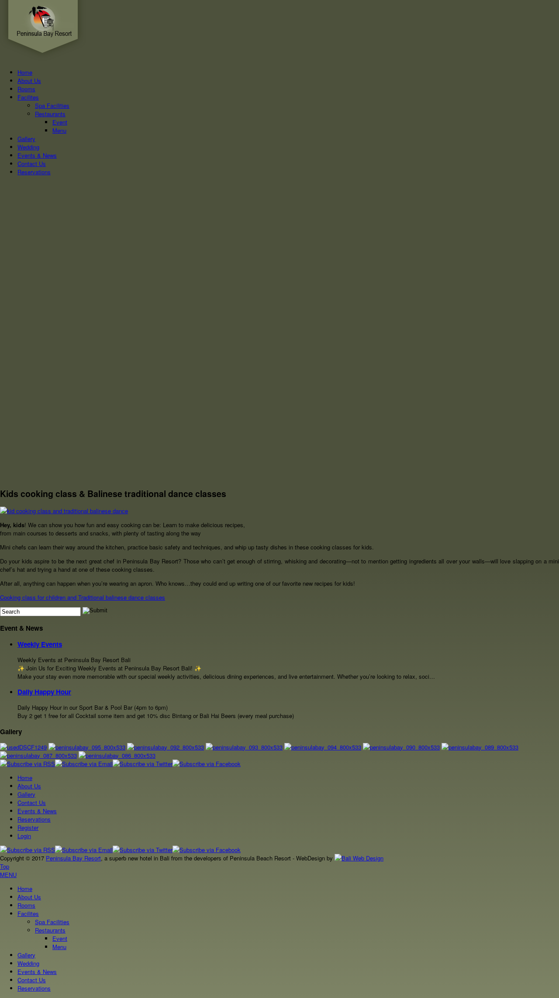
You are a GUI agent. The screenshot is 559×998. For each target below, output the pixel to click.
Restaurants (50, 114)
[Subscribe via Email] (84, 764)
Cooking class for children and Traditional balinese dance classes (82, 597)
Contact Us (31, 163)
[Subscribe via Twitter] (143, 764)
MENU (8, 874)
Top (4, 866)
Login (24, 836)
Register (27, 827)
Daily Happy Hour (44, 692)
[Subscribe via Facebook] (207, 764)
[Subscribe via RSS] (27, 764)
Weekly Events (39, 644)
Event (59, 122)
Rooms (26, 89)
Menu (59, 130)
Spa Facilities (52, 105)
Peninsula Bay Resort (73, 858)
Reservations (34, 172)
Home (24, 72)
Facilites (28, 97)
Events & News (37, 155)
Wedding (28, 147)
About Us (29, 80)
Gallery (26, 139)
